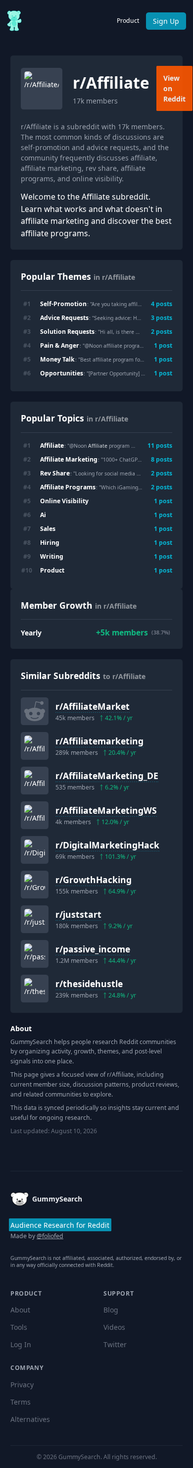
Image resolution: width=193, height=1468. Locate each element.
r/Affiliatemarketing (99, 741)
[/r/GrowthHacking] (34, 884)
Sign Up (166, 21)
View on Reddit (174, 88)
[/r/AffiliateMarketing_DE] (34, 780)
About (20, 1309)
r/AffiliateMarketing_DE (106, 776)
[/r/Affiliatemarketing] (34, 746)
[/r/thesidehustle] (34, 988)
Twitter (115, 1344)
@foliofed (50, 1236)
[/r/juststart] (34, 919)
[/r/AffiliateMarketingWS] (34, 815)
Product (128, 20)
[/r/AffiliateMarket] (34, 711)
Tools (18, 1327)
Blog (110, 1309)
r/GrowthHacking (93, 880)
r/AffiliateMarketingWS (106, 810)
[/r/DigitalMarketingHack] (34, 850)
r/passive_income (92, 949)
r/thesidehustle (89, 984)
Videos (114, 1327)
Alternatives (30, 1419)
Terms (20, 1402)
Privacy (22, 1384)
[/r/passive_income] (34, 954)
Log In (20, 1344)
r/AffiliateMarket (92, 706)
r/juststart (78, 914)
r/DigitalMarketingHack (107, 845)
